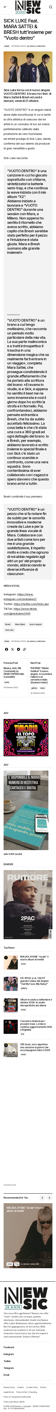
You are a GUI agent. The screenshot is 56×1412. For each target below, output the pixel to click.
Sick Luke (9, 630)
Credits (20, 1387)
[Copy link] (24, 649)
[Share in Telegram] (19, 649)
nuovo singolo (36, 624)
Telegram (9, 1368)
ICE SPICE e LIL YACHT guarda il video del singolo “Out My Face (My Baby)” (34, 981)
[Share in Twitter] (13, 649)
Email (6, 1374)
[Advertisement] (28, 285)
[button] (5, 7)
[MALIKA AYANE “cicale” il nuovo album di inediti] (11, 962)
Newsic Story (9, 1387)
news (6, 46)
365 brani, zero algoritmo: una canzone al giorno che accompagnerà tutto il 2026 (35, 1047)
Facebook (9, 1347)
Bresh (7, 624)
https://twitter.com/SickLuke (31, 604)
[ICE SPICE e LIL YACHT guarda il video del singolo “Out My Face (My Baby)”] (11, 984)
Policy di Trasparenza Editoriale (17, 1397)
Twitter (7, 1361)
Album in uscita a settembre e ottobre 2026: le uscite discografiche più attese (36, 1002)
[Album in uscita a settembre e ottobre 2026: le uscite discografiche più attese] (11, 1005)
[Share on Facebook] (7, 649)
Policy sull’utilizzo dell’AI (14, 1402)
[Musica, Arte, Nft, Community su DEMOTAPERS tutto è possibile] (16, 678)
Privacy (43, 1387)
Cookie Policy (32, 1387)
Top (17, 1264)
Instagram (9, 1354)
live (22, 1034)
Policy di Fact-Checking (26, 1392)
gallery (34, 688)
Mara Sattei (20, 624)
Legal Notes (9, 1392)
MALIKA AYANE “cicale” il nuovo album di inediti (34, 958)
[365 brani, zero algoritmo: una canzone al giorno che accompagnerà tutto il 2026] (11, 1050)
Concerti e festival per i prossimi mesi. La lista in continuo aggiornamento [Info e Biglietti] (36, 1025)
